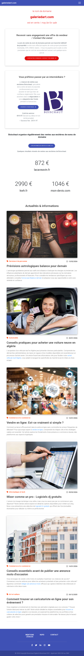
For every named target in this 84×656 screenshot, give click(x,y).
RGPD (42, 635)
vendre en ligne (37, 430)
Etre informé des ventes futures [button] (41, 145)
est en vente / (42, 22)
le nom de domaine (42, 11)
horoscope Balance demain (32, 278)
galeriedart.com (42, 17)
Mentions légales (30, 636)
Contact (54, 635)
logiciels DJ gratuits (42, 506)
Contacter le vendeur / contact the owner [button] (40, 58)
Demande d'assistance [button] (27, 107)
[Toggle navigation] (79, 3)
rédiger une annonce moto (30, 584)
